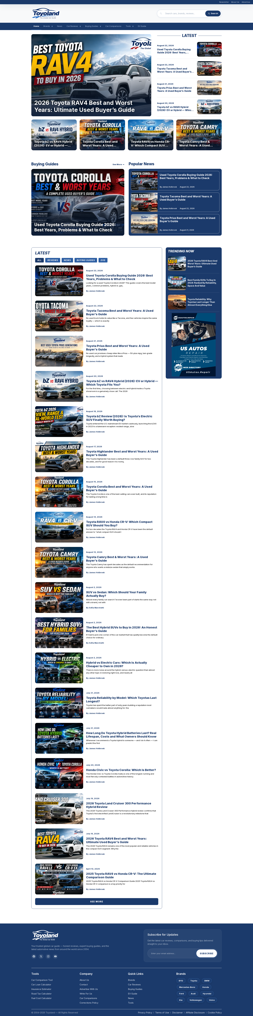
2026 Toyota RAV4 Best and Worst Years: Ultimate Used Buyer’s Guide (84, 106)
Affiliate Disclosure (195, 1012)
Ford (181, 993)
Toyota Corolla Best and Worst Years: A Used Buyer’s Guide (100, 145)
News (59, 26)
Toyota (193, 980)
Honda (205, 987)
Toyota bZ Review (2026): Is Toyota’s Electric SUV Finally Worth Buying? (119, 418)
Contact (84, 984)
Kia (181, 1000)
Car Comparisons (113, 26)
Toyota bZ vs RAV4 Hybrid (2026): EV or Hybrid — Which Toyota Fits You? (175, 110)
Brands (46, 26)
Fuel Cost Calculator (41, 998)
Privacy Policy (145, 1012)
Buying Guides (91, 26)
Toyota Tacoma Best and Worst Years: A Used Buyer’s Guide (174, 71)
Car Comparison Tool (42, 980)
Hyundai (207, 993)
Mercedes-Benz (187, 987)
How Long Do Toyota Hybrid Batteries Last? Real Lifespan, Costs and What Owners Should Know (121, 734)
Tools (128, 26)
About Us (84, 980)
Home (36, 26)
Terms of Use (162, 1012)
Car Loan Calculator (41, 984)
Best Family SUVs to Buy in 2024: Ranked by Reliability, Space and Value (202, 283)
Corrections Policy (89, 1002)
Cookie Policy (215, 1012)
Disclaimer (177, 1012)
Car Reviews (72, 26)
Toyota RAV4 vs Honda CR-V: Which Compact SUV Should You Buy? (150, 145)
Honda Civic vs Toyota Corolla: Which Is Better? (121, 770)
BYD (181, 980)
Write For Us (86, 993)
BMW (207, 980)
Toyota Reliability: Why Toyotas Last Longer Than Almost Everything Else (201, 302)
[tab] (39, 260)
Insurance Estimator (41, 989)
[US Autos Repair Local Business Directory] (194, 344)
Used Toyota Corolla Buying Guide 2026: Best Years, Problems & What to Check (174, 52)
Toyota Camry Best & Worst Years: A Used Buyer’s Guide (194, 145)
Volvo (212, 1000)
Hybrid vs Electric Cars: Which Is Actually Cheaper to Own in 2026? (116, 664)
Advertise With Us (89, 989)
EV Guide (142, 26)
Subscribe (206, 953)
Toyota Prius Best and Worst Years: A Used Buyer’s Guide (174, 89)
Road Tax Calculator (41, 993)
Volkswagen (196, 1000)
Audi (193, 993)
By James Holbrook (168, 187)
